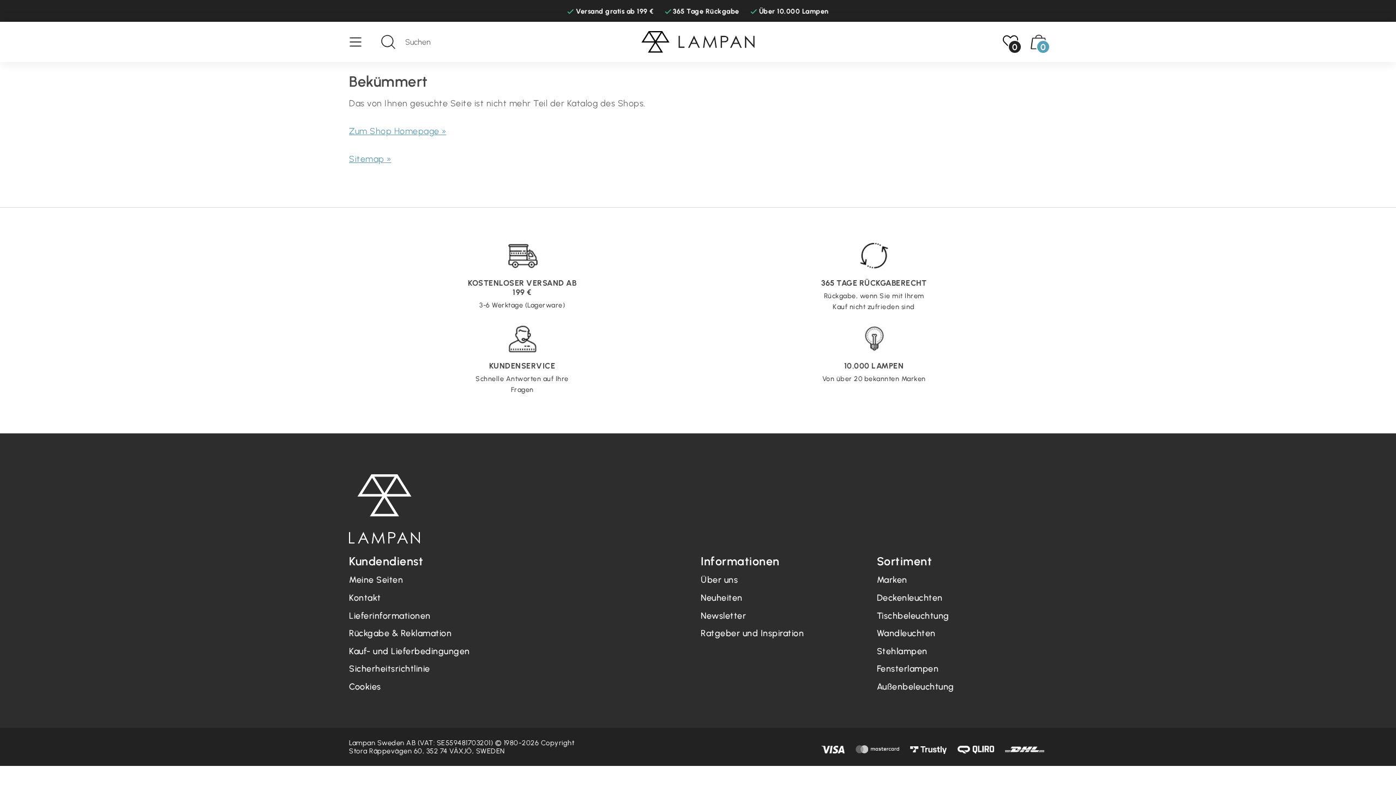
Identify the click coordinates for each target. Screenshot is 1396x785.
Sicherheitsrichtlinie (389, 668)
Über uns (719, 580)
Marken (892, 580)
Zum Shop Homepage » (398, 131)
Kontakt (365, 598)
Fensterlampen (908, 668)
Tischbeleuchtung (913, 616)
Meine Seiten (376, 580)
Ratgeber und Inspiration (752, 633)
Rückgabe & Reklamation (400, 633)
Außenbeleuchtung (915, 686)
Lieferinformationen (390, 616)
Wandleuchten (906, 633)
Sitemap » (370, 159)
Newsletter (723, 616)
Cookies (365, 686)
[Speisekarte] (361, 42)
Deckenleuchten (910, 598)
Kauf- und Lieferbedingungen (409, 651)
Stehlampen (902, 651)
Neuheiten (722, 598)
